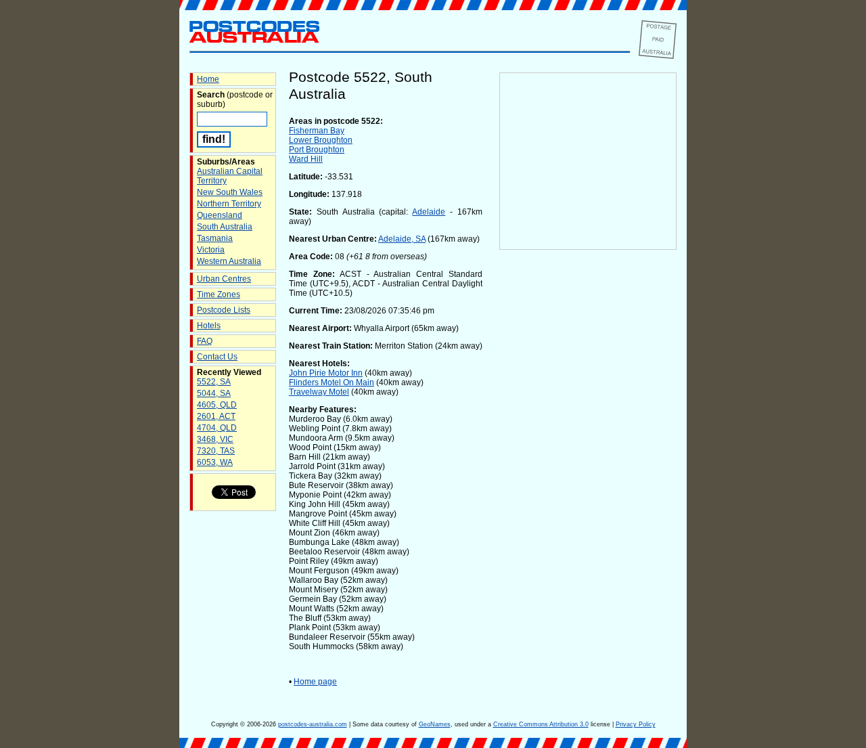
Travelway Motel (319, 392)
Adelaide (428, 212)
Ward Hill (306, 159)
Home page (315, 681)
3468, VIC (215, 439)
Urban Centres (224, 279)
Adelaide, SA (402, 239)
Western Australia (229, 261)
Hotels (209, 325)
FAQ (204, 341)
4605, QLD (217, 405)
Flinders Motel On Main (331, 382)
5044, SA (214, 393)
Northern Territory (229, 203)
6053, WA (215, 462)
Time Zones (218, 294)
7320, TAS (216, 451)
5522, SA (214, 382)
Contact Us (217, 356)
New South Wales (230, 192)
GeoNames (435, 724)
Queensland (219, 215)
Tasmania (215, 238)
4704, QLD (217, 428)
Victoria (211, 250)
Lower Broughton (320, 140)
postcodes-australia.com (312, 724)
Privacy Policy (636, 724)
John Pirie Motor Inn (326, 373)
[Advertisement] (588, 474)
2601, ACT (216, 416)
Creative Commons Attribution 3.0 (541, 724)
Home (208, 79)
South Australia (224, 227)
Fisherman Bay (316, 130)
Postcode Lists (223, 310)
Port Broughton (316, 149)
